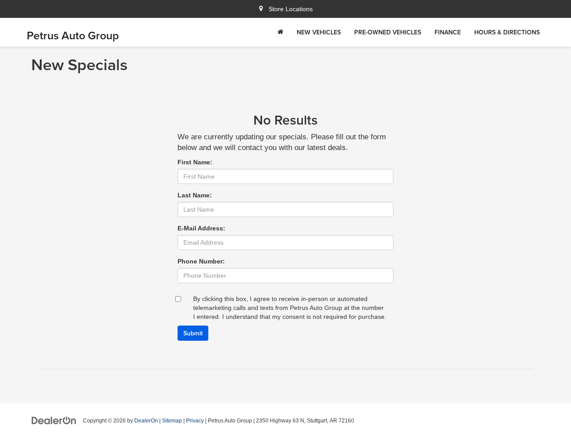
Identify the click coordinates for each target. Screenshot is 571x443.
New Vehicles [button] (319, 32)
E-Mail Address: (201, 228)
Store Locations (290, 9)
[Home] (280, 32)
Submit (193, 333)
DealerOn (146, 421)
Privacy (195, 421)
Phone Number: (201, 261)
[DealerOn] (54, 420)
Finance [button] (447, 32)
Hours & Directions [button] (507, 32)
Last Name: (195, 195)
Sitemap (172, 421)
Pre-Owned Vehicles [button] (387, 32)
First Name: (195, 162)
